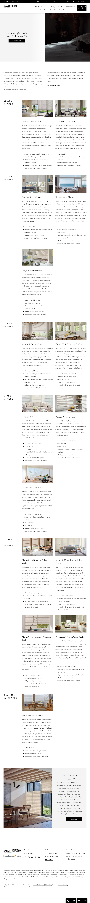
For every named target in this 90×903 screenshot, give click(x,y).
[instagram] (28, 857)
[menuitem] (30, 6)
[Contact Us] (79, 900)
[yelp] (35, 857)
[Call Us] (68, 900)
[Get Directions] (74, 900)
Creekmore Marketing (63, 885)
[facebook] (25, 857)
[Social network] (39, 857)
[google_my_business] (32, 857)
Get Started (83, 2)
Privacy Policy (48, 885)
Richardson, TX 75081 (51, 856)
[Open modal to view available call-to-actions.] (84, 900)
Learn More (54, 2)
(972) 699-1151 (28, 853)
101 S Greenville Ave (51, 853)
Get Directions (18, 2)
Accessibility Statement (38, 885)
